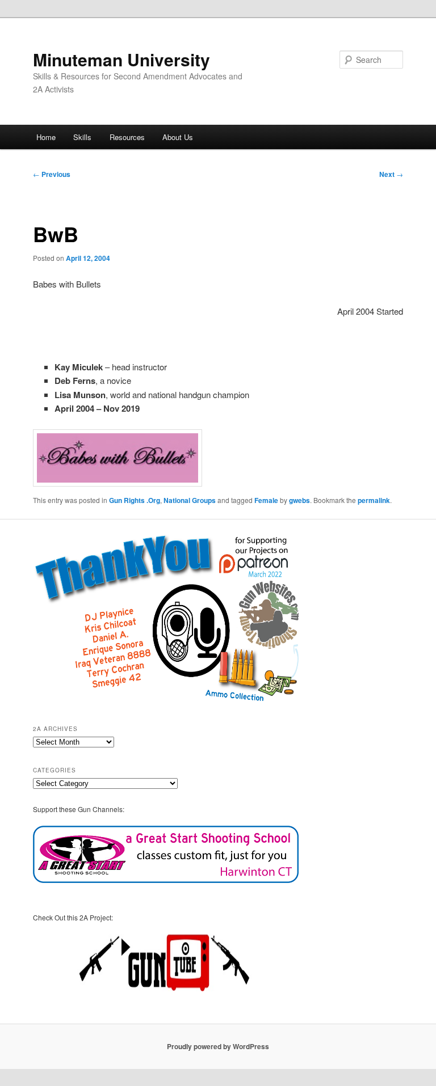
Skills (82, 137)
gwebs (299, 500)
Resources (127, 137)
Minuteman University (121, 59)
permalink (374, 500)
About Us (177, 137)
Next (391, 174)
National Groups (190, 500)
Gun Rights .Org (134, 500)
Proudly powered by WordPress (218, 1046)
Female (266, 500)
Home (46, 137)
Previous (51, 174)
